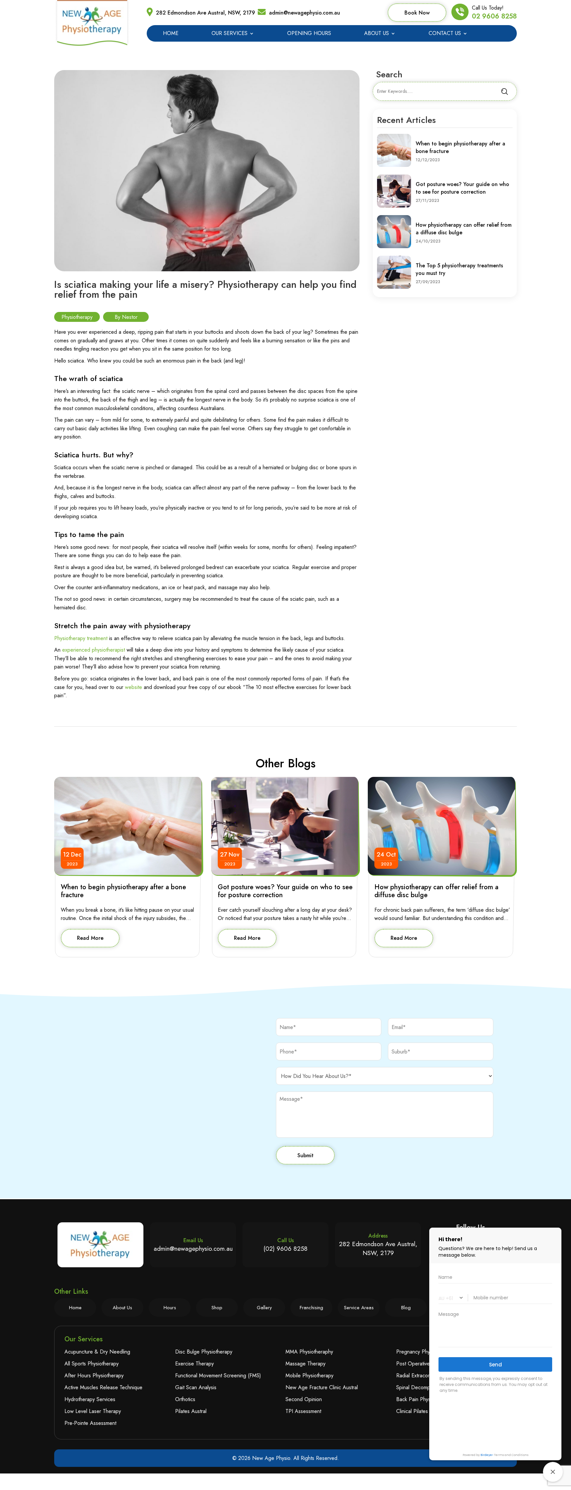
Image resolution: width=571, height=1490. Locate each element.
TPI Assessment (303, 1411)
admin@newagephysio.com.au (304, 13)
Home (170, 34)
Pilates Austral (191, 1411)
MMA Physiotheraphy (309, 1352)
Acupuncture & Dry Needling (97, 1352)
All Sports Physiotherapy (91, 1363)
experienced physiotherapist (93, 650)
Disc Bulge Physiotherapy (203, 1352)
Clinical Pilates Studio (419, 1411)
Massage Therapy (305, 1363)
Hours (170, 1307)
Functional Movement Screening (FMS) (218, 1375)
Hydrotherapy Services (89, 1399)
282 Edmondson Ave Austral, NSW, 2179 (205, 13)
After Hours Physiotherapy (94, 1375)
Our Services (229, 34)
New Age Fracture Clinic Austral (322, 1387)
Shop (216, 1307)
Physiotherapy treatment (80, 638)
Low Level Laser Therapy (92, 1411)
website (133, 687)
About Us (376, 34)
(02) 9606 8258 (285, 1248)
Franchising (311, 1307)
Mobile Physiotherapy (309, 1375)
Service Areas (359, 1307)
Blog (406, 1307)
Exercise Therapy (194, 1363)
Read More (90, 938)
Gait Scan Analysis (195, 1387)
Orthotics (185, 1399)
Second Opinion (304, 1399)
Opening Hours (309, 34)
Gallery (264, 1307)
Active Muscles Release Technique (103, 1387)
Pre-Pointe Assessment (90, 1423)
